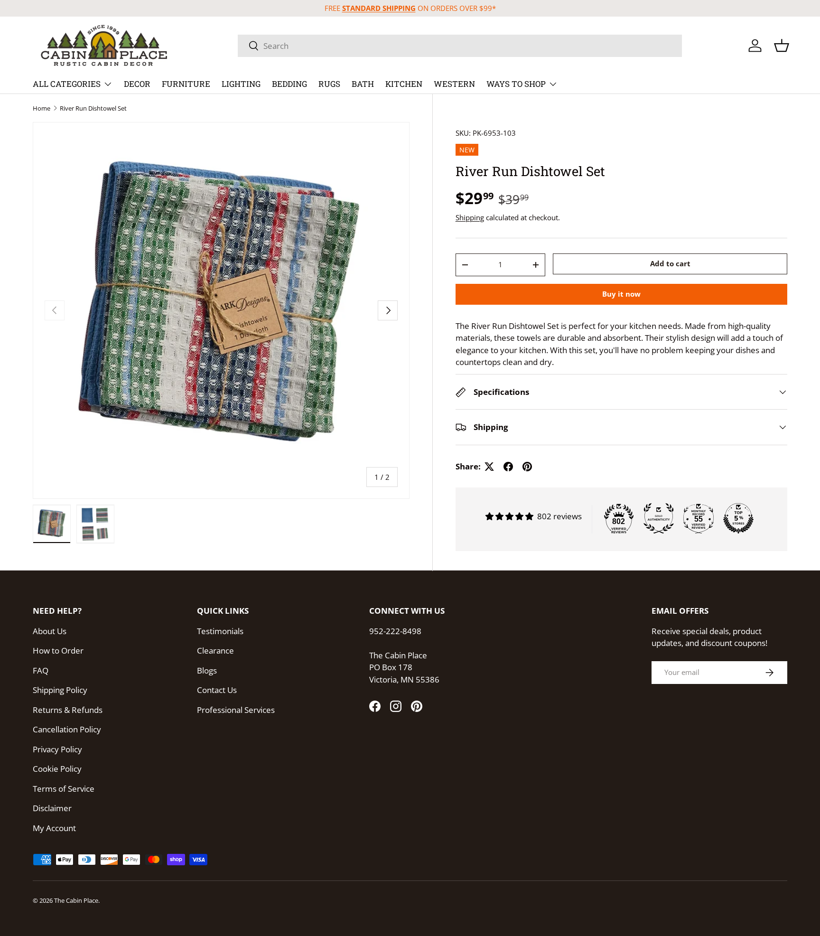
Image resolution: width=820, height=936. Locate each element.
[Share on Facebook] (508, 466)
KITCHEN (403, 83)
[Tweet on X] (489, 466)
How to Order (58, 650)
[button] (781, 45)
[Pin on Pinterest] (527, 466)
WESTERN (454, 83)
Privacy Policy (57, 749)
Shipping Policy (60, 689)
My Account (54, 828)
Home (41, 108)
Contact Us (217, 689)
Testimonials (220, 631)
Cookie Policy (57, 768)
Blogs (207, 670)
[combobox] (460, 46)
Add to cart (670, 264)
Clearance (215, 650)
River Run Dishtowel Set (93, 108)
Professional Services (236, 709)
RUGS (329, 83)
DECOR (137, 83)
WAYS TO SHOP (516, 83)
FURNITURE (186, 83)
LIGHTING (241, 83)
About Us (49, 631)
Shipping (470, 217)
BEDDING (289, 83)
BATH (363, 83)
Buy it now (621, 294)
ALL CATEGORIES (67, 83)
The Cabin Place (76, 900)
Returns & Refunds (67, 709)
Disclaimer (52, 808)
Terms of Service (63, 788)
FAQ (40, 670)
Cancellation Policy (67, 729)
